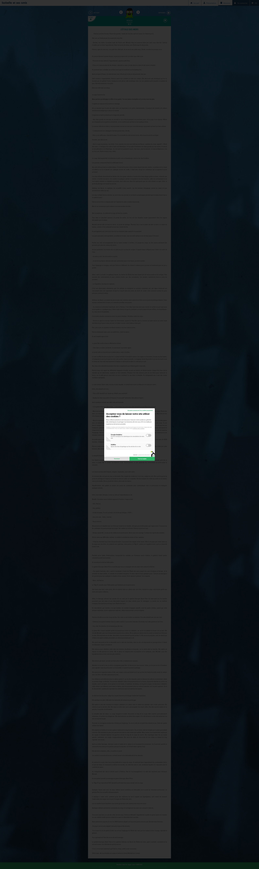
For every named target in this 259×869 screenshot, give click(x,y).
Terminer (117, 459)
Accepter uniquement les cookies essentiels (140, 410)
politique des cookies (138, 428)
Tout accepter (142, 459)
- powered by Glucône (141, 455)
